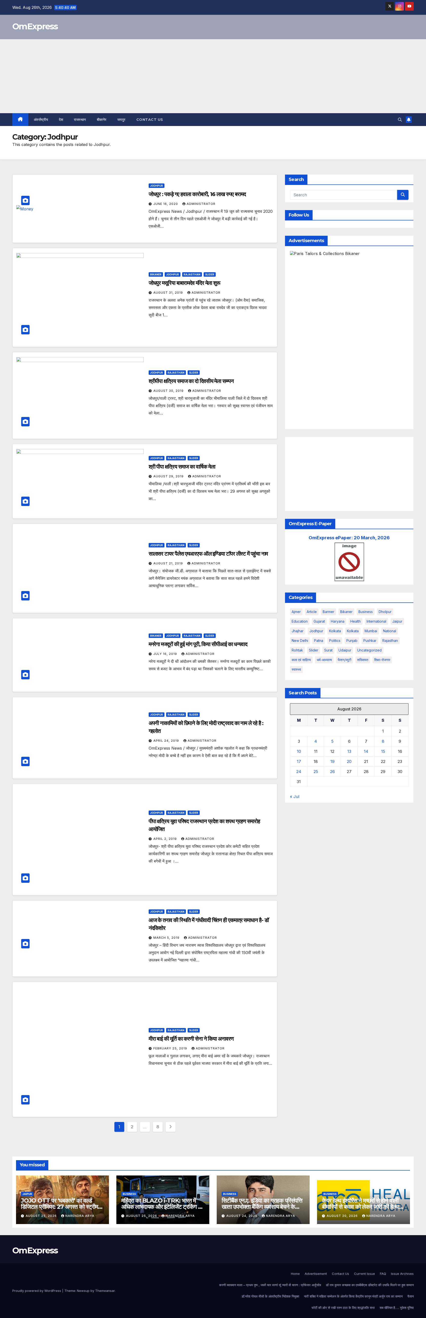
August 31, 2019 (168, 292)
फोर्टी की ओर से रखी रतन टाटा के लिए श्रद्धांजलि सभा (343, 1308)
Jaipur (397, 621)
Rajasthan (192, 274)
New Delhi (300, 640)
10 (299, 751)
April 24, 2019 (166, 740)
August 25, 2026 (42, 1216)
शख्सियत (362, 660)
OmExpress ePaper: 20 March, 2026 (349, 538)
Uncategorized (369, 650)
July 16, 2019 (165, 654)
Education (300, 621)
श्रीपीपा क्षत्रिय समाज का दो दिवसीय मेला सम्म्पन (191, 381)
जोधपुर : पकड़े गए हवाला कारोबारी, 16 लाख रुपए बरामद (197, 194)
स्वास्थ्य (296, 669)
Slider (209, 274)
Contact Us (149, 119)
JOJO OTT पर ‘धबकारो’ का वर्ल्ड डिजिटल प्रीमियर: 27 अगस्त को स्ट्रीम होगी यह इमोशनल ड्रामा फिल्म (59, 1206)
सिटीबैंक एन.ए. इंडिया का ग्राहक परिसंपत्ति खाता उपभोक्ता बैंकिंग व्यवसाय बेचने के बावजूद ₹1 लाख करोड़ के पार (262, 1206)
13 (349, 751)
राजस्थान (80, 119)
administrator (201, 204)
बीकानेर (101, 119)
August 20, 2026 (343, 1216)
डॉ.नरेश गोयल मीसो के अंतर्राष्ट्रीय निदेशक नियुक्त (270, 1296)
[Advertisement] (213, 76)
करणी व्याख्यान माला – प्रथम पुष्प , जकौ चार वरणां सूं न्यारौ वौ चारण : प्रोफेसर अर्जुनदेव (270, 1285)
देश (61, 119)
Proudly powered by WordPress (37, 1291)
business (365, 612)
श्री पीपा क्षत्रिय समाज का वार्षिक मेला (182, 466)
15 (383, 751)
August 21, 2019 (168, 563)
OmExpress (35, 26)
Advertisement (316, 1274)
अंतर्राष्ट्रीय (41, 119)
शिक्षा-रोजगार (382, 660)
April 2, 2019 (165, 839)
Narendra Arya (79, 1216)
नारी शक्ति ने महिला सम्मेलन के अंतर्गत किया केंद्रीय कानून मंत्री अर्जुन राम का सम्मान (353, 1296)
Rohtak (297, 650)
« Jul (294, 796)
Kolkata (353, 631)
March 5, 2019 (166, 937)
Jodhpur (156, 185)
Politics (334, 640)
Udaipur (344, 650)
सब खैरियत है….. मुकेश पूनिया (397, 1308)
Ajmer (296, 612)
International (376, 621)
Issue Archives (402, 1274)
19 (332, 761)
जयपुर (121, 119)
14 (366, 751)
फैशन (411, 1296)
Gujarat (319, 621)
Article (312, 612)
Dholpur (385, 612)
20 (349, 761)
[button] (400, 119)
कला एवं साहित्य (301, 660)
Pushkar (369, 640)
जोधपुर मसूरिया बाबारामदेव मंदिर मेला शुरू (184, 283)
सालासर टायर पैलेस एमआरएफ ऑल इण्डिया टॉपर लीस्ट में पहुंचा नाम (208, 553)
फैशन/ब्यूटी (344, 660)
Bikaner (155, 274)
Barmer (328, 612)
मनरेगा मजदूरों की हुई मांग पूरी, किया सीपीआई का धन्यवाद (198, 644)
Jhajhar (297, 631)
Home (295, 1274)
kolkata (335, 631)
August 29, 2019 (169, 476)
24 (298, 771)
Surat (328, 650)
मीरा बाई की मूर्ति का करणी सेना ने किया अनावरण (191, 1038)
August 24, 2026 (242, 1216)
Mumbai (371, 631)
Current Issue (364, 1274)
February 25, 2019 (170, 1048)
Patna (318, 640)
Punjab (351, 640)
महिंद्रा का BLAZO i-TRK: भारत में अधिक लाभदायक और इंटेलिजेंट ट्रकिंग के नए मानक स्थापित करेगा (161, 1206)
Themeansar (105, 1291)
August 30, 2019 (169, 391)
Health (355, 621)
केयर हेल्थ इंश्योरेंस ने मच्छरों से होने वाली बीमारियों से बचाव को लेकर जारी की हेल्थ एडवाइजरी (360, 1206)
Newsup (83, 1291)
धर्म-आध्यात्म (324, 660)
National (389, 631)
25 (316, 771)
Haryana (337, 621)
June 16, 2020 (166, 204)
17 (299, 761)
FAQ (383, 1274)
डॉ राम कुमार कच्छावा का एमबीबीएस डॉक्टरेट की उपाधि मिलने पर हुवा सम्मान (370, 1285)
